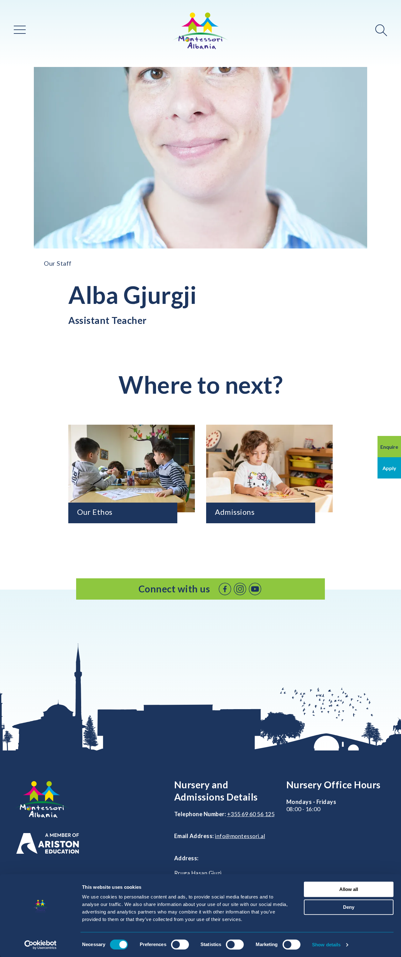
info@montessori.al (240, 835)
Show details (326, 944)
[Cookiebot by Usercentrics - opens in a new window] (40, 944)
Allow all (348, 889)
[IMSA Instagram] (240, 589)
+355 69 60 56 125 (251, 814)
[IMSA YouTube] (255, 589)
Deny (348, 907)
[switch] (180, 944)
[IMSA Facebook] (225, 589)
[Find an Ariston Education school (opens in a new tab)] (47, 843)
